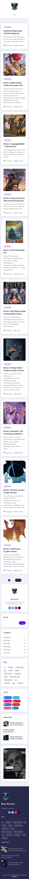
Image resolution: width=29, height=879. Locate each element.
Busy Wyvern (8, 803)
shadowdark (9, 835)
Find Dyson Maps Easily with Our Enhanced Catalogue (12, 33)
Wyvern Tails (6, 652)
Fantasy (10, 670)
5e (4, 667)
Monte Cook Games (15, 677)
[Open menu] (14, 15)
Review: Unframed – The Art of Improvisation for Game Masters (13, 433)
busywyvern (9, 45)
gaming (17, 670)
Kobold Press (17, 673)
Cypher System (19, 667)
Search (22, 623)
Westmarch (20, 683)
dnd (5, 670)
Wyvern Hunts (8, 27)
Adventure (10, 667)
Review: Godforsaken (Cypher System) (11, 549)
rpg (16, 680)
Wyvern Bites (6, 640)
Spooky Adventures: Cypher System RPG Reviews (16, 738)
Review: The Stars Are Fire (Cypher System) (14, 491)
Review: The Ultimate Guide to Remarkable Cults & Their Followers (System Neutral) (14, 315)
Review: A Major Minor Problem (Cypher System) (13, 368)
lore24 (5, 677)
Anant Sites (14, 876)
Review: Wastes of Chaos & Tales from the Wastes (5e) (14, 199)
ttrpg (14, 683)
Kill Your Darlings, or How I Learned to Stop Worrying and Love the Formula (17, 725)
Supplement (7, 683)
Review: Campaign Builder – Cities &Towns (14, 145)
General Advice (8, 673)
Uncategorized (6, 637)
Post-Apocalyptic (8, 680)
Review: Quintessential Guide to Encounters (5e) (13, 83)
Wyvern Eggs (6, 643)
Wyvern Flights (7, 646)
